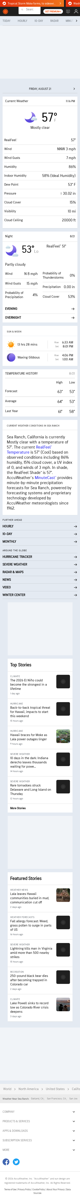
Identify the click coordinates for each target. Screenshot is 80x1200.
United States (55, 1089)
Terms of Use (10, 1189)
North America (29, 1089)
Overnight (13, 318)
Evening (11, 309)
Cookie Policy (38, 1189)
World (7, 1089)
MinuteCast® (45, 477)
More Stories (18, 808)
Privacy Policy (24, 1189)
